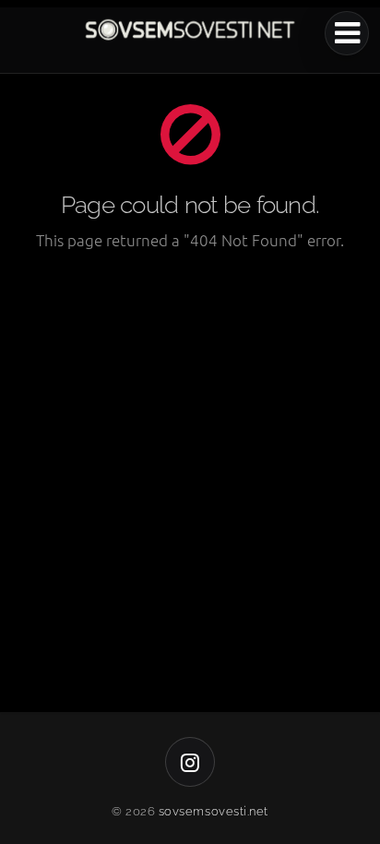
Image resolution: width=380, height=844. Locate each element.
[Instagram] (190, 762)
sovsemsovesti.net (213, 811)
